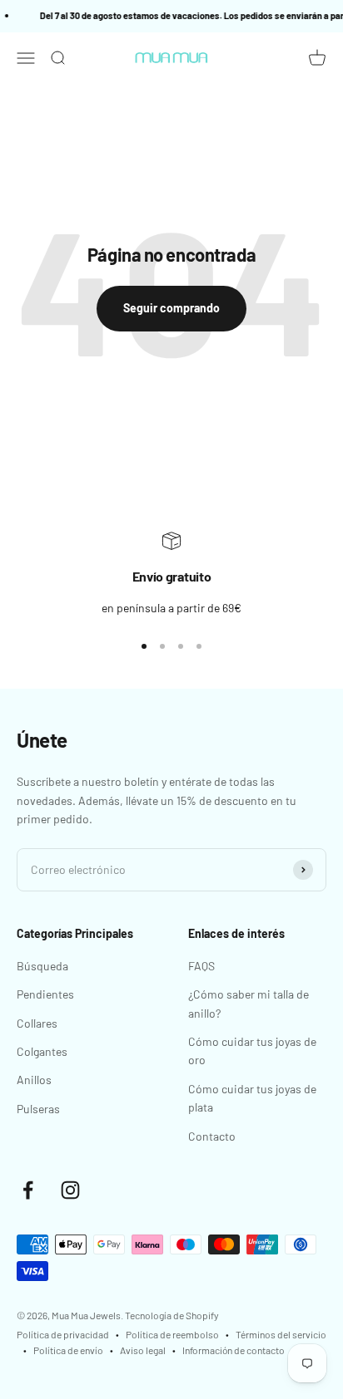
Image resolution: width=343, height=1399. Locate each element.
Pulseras (38, 1109)
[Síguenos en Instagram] (70, 1190)
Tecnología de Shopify (172, 1315)
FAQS (201, 966)
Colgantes (42, 1051)
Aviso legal (143, 1350)
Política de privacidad (63, 1334)
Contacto (212, 1136)
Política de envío (68, 1350)
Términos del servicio (281, 1334)
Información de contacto (233, 1350)
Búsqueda (42, 966)
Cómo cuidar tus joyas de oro (252, 1050)
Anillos (34, 1080)
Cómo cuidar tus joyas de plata (252, 1098)
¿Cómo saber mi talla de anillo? (248, 1003)
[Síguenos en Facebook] (28, 1190)
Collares (37, 1023)
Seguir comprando (171, 308)
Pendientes (45, 994)
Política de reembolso (172, 1334)
